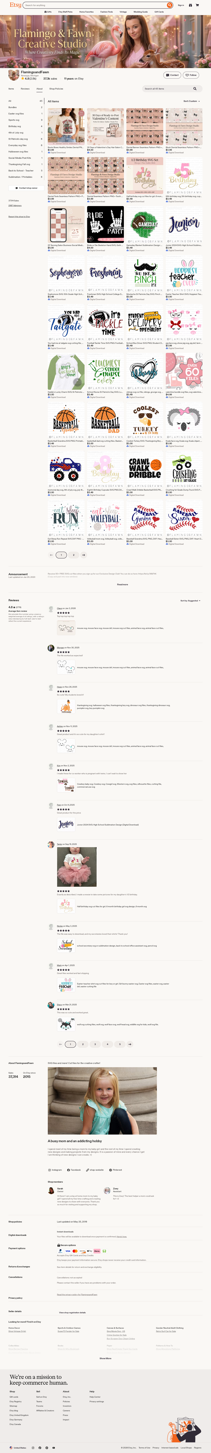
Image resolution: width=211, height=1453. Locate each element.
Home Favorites (86, 12)
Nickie (60, 926)
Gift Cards (159, 12)
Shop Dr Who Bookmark (68, 1349)
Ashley (60, 726)
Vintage (123, 12)
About (39, 88)
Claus (59, 608)
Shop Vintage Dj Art (17, 1331)
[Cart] (197, 5)
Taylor (59, 844)
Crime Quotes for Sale (117, 1335)
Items (11, 88)
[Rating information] (22, 79)
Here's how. (122, 1236)
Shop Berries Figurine (18, 1349)
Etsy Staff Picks (65, 12)
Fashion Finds (106, 12)
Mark (59, 965)
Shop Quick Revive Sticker (119, 1353)
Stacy (59, 1004)
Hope (59, 687)
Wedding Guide (141, 12)
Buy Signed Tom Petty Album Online (24, 1353)
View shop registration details (72, 1312)
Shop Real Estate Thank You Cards (122, 1349)
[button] (172, 75)
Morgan (60, 647)
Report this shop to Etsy (19, 216)
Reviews (25, 88)
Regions (197, 1448)
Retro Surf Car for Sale (166, 1331)
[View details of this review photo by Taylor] (77, 867)
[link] (51, 555)
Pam (59, 805)
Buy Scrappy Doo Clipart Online (121, 1338)
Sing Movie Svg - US (116, 1331)
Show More (105, 1358)
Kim (58, 765)
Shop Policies (56, 88)
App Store (19, 1434)
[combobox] (94, 5)
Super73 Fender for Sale (68, 1331)
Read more (122, 584)
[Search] (169, 5)
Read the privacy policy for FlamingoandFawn (77, 1294)
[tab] (26, 101)
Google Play (41, 1434)
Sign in (181, 5)
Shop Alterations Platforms (168, 1349)
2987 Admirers (15, 205)
